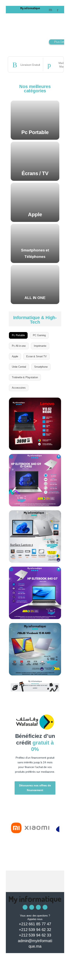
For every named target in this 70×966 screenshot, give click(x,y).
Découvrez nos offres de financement (35, 788)
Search (51, 9)
